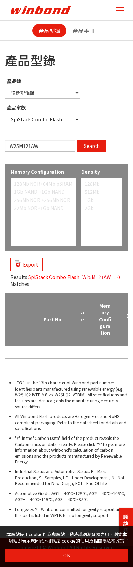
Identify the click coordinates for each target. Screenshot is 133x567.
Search (92, 145)
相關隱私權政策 (108, 540)
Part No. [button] (53, 319)
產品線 (14, 81)
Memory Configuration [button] (105, 319)
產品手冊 (83, 31)
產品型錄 (49, 31)
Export (30, 264)
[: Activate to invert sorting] (12, 319)
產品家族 (16, 107)
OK (66, 555)
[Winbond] (40, 10)
